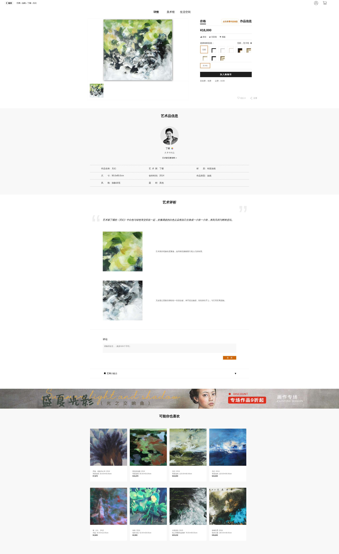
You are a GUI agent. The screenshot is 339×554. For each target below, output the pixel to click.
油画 (24, 3)
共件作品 (169, 153)
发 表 (229, 358)
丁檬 (29, 3)
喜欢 (243, 98)
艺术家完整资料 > (169, 158)
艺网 (18, 3)
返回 (10, 3)
